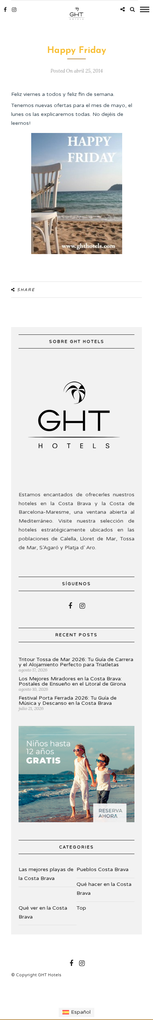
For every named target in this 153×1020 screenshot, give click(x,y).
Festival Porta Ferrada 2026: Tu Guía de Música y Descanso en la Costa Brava (68, 700)
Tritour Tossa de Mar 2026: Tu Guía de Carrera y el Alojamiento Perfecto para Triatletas (76, 662)
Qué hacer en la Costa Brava (103, 888)
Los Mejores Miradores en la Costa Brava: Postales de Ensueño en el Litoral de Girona (72, 681)
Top (81, 908)
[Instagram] (14, 9)
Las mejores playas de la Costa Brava (46, 873)
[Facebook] (70, 606)
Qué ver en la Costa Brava (43, 912)
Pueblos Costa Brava (102, 869)
